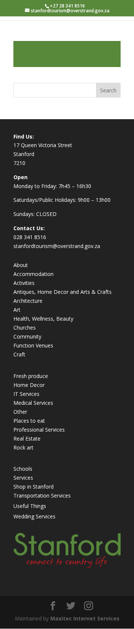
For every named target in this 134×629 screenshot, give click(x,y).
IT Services (26, 393)
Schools (22, 468)
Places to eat (29, 420)
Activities (24, 282)
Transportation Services (42, 495)
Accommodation (33, 273)
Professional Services (39, 429)
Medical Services (33, 402)
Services (23, 477)
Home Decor (29, 384)
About (20, 265)
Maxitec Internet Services (84, 618)
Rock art (23, 447)
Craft (19, 354)
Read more (67, 54)
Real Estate (27, 438)
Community (27, 336)
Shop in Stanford (33, 486)
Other (20, 411)
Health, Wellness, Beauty (43, 318)
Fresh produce (30, 375)
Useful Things (29, 505)
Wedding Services (34, 516)
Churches (24, 327)
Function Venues (33, 345)
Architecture (27, 300)
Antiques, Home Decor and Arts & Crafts (62, 291)
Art (16, 309)
